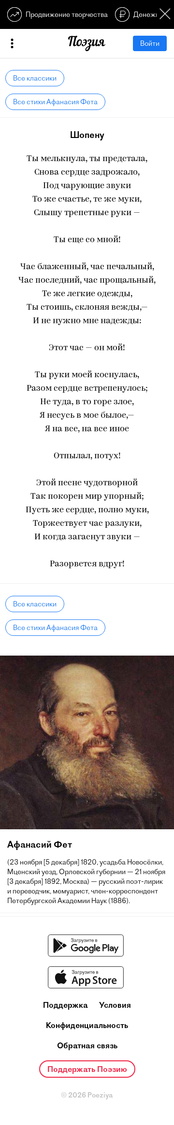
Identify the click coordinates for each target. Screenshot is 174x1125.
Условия (115, 1005)
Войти (150, 43)
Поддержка (65, 1005)
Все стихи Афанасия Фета (55, 101)
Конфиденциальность (87, 1025)
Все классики (35, 78)
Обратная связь (87, 1045)
